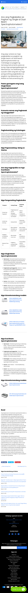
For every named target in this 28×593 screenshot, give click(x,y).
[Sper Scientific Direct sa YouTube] (18, 534)
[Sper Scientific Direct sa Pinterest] (15, 534)
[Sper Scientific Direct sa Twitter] (9, 534)
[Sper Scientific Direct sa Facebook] (12, 534)
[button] (19, 589)
